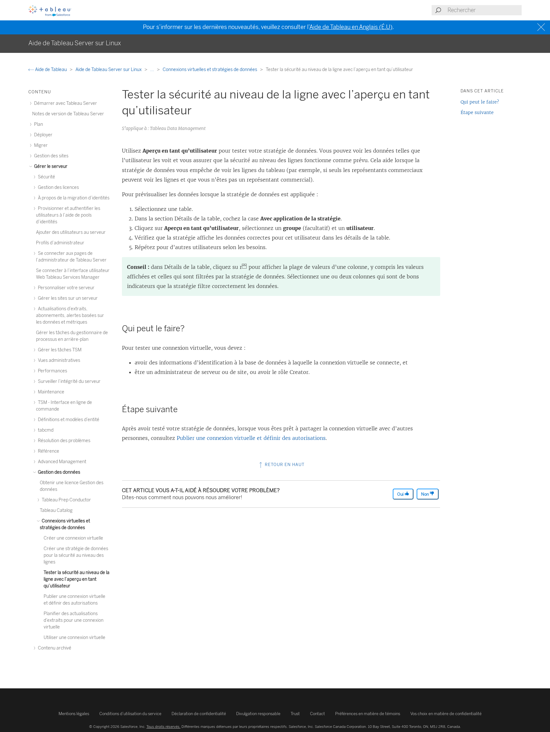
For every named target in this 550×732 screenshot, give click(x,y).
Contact (317, 713)
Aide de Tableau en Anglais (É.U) (350, 27)
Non (425, 494)
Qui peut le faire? (480, 102)
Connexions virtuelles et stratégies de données (210, 69)
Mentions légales (74, 713)
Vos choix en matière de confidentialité (446, 713)
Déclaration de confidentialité (199, 713)
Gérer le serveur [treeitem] (50, 166)
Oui (401, 494)
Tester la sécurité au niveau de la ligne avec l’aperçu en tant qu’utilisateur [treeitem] (76, 579)
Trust (295, 713)
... (152, 69)
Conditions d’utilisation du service (130, 713)
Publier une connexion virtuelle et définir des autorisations (251, 438)
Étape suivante (477, 112)
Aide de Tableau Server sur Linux (109, 69)
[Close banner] (541, 27)
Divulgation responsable (258, 713)
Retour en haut (284, 464)
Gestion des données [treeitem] (58, 472)
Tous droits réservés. (163, 726)
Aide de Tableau (51, 69)
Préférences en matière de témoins (367, 713)
